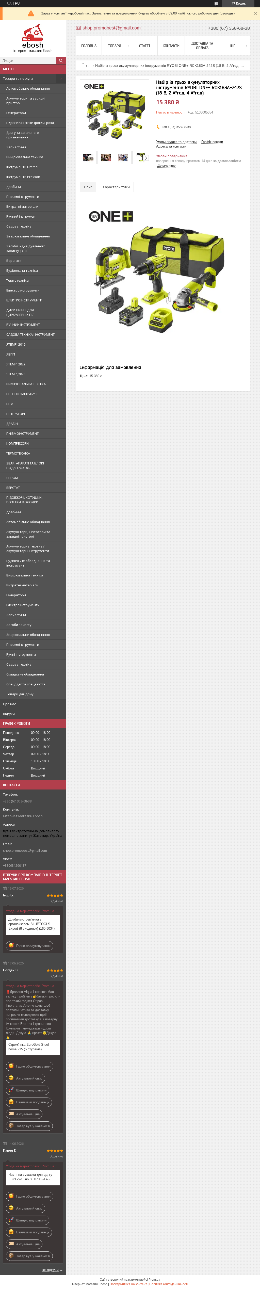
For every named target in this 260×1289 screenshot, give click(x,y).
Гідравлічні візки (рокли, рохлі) (30, 122)
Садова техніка (18, 226)
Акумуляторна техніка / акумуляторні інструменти (27, 548)
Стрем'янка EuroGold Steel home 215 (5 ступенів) (28, 1047)
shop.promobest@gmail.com (25, 850)
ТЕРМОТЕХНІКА (18, 453)
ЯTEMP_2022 (15, 364)
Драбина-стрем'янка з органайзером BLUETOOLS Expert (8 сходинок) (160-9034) (31, 923)
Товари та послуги (18, 78)
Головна (88, 46)
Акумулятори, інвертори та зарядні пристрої (28, 534)
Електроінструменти (23, 290)
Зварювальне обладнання (28, 236)
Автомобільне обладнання (28, 88)
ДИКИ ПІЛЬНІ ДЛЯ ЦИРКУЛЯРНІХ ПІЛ (20, 312)
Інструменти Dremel (22, 167)
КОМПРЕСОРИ (17, 443)
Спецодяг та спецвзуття (25, 684)
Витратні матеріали (22, 206)
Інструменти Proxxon (23, 176)
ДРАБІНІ (12, 423)
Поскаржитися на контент (128, 1284)
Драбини (13, 186)
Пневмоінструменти (22, 196)
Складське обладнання (25, 674)
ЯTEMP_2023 (15, 374)
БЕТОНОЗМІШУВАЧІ (21, 394)
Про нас (9, 704)
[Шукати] (61, 61)
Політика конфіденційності (168, 1284)
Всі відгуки (50, 1269)
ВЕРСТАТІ (13, 487)
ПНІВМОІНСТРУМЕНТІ (22, 433)
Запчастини (16, 147)
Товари (114, 46)
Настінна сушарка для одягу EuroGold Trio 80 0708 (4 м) (30, 1177)
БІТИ (9, 403)
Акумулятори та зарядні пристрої (25, 100)
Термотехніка (17, 280)
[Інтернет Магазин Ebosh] (33, 36)
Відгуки (9, 714)
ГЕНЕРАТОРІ (15, 413)
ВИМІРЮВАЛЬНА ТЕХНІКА (26, 384)
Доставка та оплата (202, 45)
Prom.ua (154, 1279)
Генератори (16, 112)
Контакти (171, 46)
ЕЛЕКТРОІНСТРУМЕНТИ (24, 300)
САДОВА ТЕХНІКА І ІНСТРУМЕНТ (30, 334)
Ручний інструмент (21, 216)
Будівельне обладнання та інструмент (28, 563)
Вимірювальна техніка (24, 157)
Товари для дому (20, 694)
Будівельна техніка (22, 270)
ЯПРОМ (12, 477)
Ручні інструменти (21, 654)
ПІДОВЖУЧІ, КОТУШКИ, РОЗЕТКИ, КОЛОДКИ (24, 499)
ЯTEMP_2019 (15, 344)
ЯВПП (10, 354)
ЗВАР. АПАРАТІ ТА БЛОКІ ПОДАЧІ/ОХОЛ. (25, 465)
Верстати (14, 260)
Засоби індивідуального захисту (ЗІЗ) (25, 248)
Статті (144, 46)
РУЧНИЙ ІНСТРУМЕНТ (23, 324)
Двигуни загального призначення (22, 134)
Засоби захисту (18, 624)
